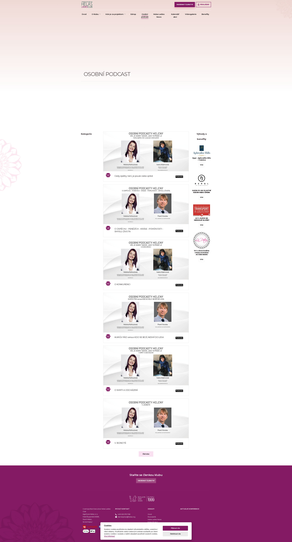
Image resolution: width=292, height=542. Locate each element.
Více (201, 165)
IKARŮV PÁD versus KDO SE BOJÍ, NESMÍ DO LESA (139, 337)
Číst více (146, 454)
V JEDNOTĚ (120, 443)
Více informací (109, 536)
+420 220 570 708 (123, 514)
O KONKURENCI (122, 284)
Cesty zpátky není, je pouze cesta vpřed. (134, 176)
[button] (96, 14)
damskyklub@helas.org (126, 517)
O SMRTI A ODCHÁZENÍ (126, 390)
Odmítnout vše (175, 534)
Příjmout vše (175, 528)
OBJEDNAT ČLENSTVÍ (184, 4)
